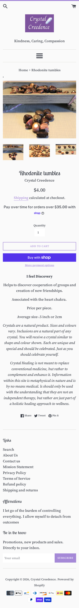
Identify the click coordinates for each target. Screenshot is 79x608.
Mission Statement (18, 466)
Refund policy (14, 484)
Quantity (40, 225)
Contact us (11, 461)
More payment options (39, 265)
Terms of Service (16, 478)
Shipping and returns (20, 490)
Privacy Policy (14, 472)
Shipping (21, 197)
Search (8, 449)
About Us (10, 455)
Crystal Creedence (43, 579)
